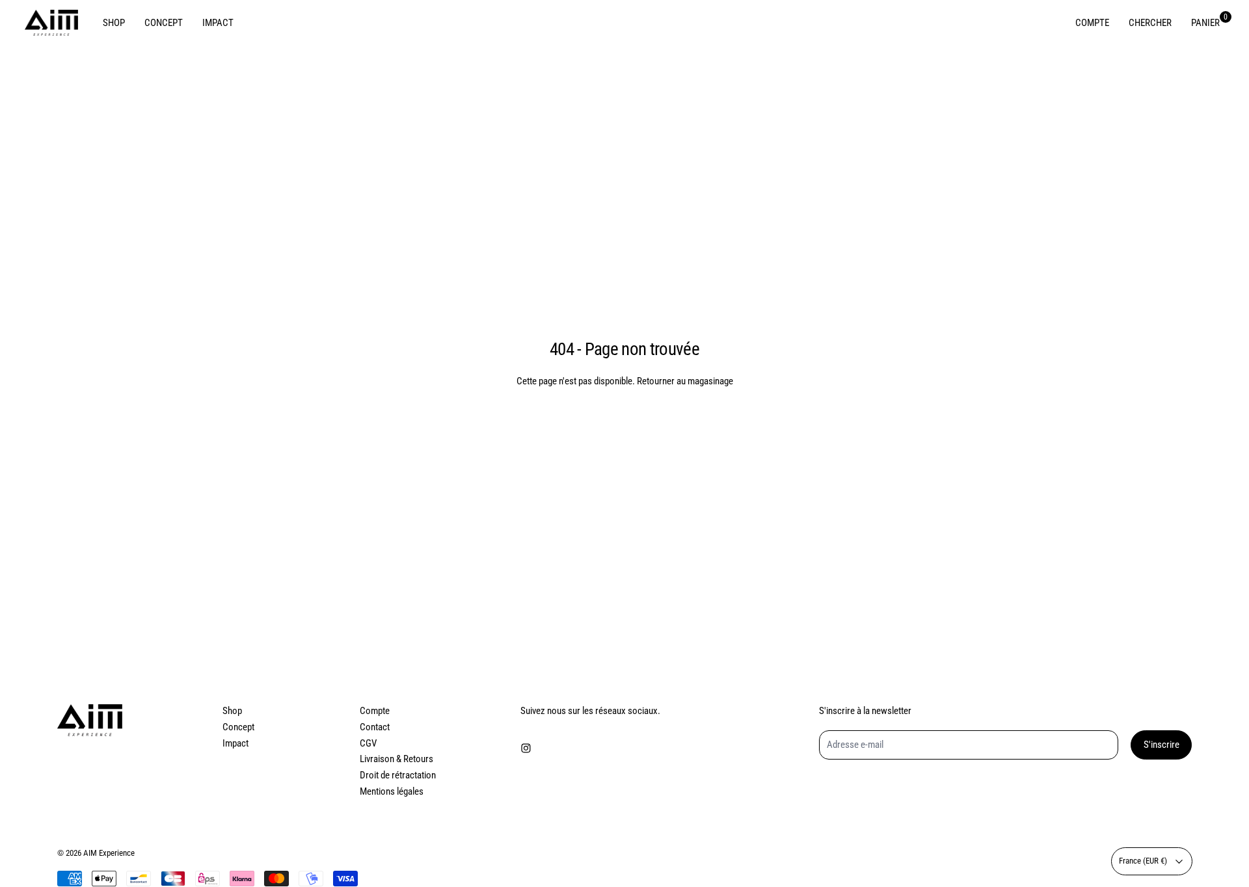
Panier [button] (1205, 22)
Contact (375, 727)
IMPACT (218, 23)
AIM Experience (109, 853)
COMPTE (1092, 23)
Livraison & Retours (396, 759)
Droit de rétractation (398, 775)
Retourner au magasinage (685, 381)
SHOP (114, 23)
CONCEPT (163, 23)
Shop (232, 711)
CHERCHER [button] (1150, 23)
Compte (375, 711)
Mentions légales (391, 791)
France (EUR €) (1143, 861)
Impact (235, 743)
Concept (238, 727)
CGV (368, 743)
